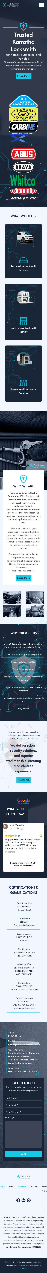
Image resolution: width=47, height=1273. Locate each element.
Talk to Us (23, 779)
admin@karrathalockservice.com (24, 1044)
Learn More (23, 76)
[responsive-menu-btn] (41, 5)
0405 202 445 (14, 1036)
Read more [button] (10, 852)
